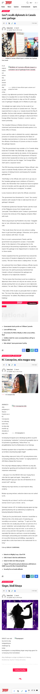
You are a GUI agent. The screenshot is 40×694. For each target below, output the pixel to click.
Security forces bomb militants (13, 569)
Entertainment (7, 355)
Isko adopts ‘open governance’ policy (15, 343)
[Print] (15, 23)
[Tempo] (8, 3)
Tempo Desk (10, 28)
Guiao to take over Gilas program (14, 561)
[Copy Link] (12, 23)
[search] (27, 2)
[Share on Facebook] (6, 23)
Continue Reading (20, 670)
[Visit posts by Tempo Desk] (4, 29)
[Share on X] (9, 23)
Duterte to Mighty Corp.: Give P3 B (14, 554)
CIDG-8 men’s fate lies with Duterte (15, 557)
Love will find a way (10, 329)
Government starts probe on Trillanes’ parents (18, 326)
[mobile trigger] (3, 3)
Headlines (6, 11)
